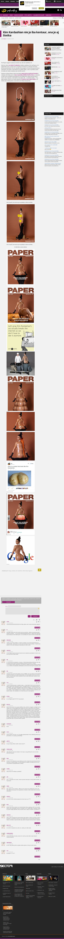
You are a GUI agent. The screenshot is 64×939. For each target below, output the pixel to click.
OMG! (11, 15)
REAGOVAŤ (37, 627)
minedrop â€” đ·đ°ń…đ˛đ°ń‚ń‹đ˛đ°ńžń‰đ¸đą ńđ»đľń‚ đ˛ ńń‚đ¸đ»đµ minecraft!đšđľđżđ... (53, 139)
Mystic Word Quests (6, 886)
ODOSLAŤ (35, 616)
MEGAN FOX (11, 18)
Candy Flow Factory (6, 890)
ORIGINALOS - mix (41, 890)
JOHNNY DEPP (18, 18)
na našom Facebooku (14, 65)
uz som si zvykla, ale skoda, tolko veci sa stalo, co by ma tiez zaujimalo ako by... (53, 122)
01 (33, 619)
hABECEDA (48, 15)
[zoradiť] (39, 620)
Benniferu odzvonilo (24, 26)
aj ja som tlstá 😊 (48, 149)
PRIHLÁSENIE (58, 1)
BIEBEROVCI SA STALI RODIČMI (51, 116)
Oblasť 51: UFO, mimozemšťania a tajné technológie (7, 923)
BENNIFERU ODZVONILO (57, 57)
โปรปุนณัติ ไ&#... (48, 146)
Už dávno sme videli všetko (28, 79)
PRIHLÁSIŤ (8, 602)
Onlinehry (12, 1)
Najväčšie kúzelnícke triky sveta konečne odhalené (7, 932)
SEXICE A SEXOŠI (18, 15)
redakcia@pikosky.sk (11, 936)
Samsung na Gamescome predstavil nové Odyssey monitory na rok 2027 (19, 890)
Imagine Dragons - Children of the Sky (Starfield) (52, 889)
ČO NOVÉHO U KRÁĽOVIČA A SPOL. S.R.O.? (56, 77)
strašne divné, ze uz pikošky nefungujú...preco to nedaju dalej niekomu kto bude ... (53, 134)
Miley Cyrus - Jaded (52, 896)
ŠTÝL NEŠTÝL (28, 15)
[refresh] (36, 620)
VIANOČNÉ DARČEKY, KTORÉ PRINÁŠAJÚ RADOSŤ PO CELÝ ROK (56, 48)
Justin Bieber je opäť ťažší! (53, 26)
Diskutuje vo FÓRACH (57, 18)
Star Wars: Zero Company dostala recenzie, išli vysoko (19, 883)
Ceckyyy (9, 570)
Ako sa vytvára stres (29, 882)
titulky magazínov (28, 570)
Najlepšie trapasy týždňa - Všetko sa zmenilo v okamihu (30, 896)
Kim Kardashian (19, 570)
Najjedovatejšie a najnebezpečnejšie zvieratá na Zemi (6, 928)
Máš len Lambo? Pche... (30, 890)
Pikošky (18, 1)
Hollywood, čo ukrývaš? (33, 26)
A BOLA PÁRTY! (48, 128)
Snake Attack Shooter (7, 896)
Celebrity (13, 570)
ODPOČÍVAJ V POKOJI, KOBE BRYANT (53, 163)
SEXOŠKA (6, 18)
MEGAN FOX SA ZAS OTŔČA (50, 141)
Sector (2, 1)
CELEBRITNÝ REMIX (56, 85)
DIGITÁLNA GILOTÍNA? (57, 90)
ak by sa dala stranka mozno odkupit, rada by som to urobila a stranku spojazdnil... (53, 161)
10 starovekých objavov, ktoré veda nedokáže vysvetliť (7, 913)
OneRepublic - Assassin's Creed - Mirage (53, 885)
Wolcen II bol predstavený (19, 887)
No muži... (28, 893)
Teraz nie (34, 8)
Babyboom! (41, 26)
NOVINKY (5, 15)
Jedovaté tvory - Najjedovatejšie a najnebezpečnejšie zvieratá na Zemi (6, 918)
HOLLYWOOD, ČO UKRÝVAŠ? (55, 63)
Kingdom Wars (5, 888)
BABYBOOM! (54, 67)
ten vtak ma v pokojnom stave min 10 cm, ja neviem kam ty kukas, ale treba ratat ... (53, 130)
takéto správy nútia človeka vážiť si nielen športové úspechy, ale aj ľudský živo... (52, 165)
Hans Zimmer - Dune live (53, 882)
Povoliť (41, 8)
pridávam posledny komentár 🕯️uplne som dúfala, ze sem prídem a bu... (53, 118)
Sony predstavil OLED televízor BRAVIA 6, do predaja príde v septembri (19, 895)
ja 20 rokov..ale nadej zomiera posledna (52, 126)
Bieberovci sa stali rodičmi (15, 26)
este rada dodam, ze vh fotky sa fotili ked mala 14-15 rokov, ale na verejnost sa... (53, 153)
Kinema (7, 1)
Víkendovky (28, 888)
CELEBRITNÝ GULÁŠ (38, 15)
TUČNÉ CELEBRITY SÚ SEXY (51, 148)
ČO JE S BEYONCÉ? (56, 81)
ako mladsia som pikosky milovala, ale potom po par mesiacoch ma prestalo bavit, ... (53, 157)
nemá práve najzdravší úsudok (29, 73)
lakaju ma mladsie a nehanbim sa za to (52, 143)
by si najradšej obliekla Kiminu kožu (24, 75)
